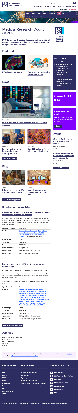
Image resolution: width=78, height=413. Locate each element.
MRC (59, 13)
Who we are (63, 9)
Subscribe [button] (58, 126)
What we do (61, 6)
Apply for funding (38, 6)
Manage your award (50, 6)
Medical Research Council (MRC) (30, 231)
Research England (31, 16)
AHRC (27, 13)
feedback (69, 354)
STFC (40, 16)
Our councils (72, 9)
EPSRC (44, 13)
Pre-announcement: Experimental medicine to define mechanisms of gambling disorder (26, 213)
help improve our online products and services (24, 356)
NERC (63, 13)
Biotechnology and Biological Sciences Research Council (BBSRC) (33, 293)
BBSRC (33, 13)
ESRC (39, 13)
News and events (71, 6)
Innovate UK (52, 13)
